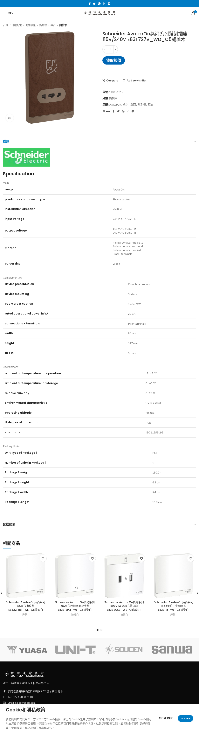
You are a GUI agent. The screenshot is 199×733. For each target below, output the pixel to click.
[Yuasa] (27, 649)
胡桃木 (63, 25)
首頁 (6, 25)
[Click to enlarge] (10, 118)
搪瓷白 (25, 614)
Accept (185, 718)
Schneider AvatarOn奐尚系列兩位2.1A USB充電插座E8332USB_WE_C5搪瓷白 (124, 606)
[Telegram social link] (109, 3)
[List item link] (99, 697)
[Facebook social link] (90, 3)
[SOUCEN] (124, 650)
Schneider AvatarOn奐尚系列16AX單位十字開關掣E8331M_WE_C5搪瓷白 (173, 606)
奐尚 (53, 25)
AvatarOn (115, 104)
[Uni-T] (75, 649)
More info (166, 718)
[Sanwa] (172, 649)
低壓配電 (17, 25)
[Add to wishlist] (43, 558)
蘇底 (150, 104)
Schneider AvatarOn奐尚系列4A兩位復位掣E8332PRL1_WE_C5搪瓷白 (25, 606)
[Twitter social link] (94, 3)
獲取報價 (113, 60)
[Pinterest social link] (99, 3)
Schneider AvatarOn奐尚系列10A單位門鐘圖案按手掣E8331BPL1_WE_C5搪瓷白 (75, 606)
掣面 (133, 104)
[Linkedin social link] (104, 3)
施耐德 (43, 25)
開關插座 (30, 25)
